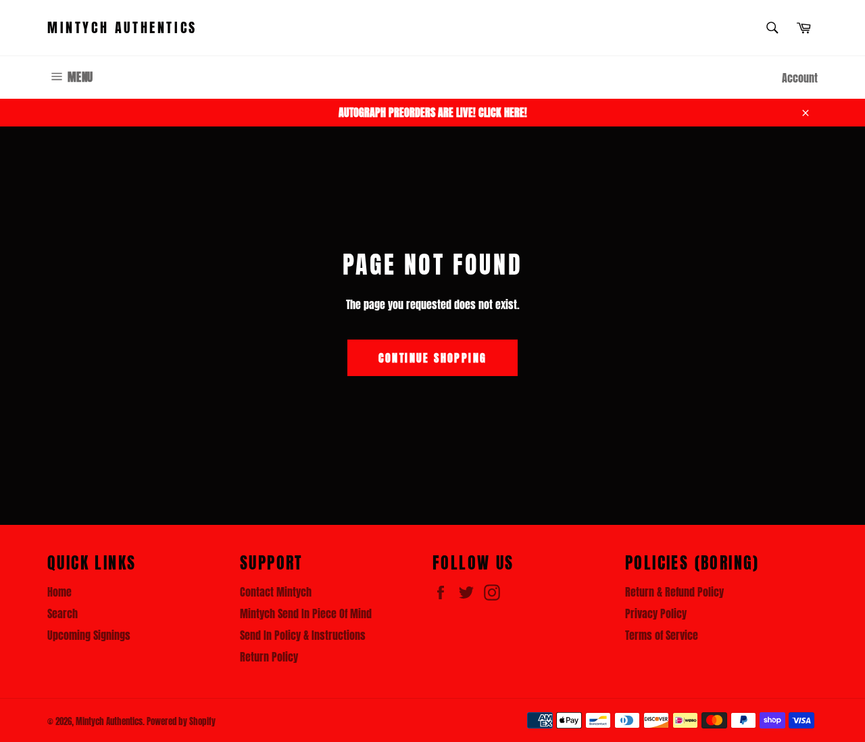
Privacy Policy (656, 613)
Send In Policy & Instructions (303, 635)
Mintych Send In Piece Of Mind (306, 613)
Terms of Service (661, 635)
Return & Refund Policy (674, 592)
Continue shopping (432, 358)
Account (800, 78)
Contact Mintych (276, 592)
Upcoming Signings (88, 635)
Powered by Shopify (181, 721)
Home (59, 592)
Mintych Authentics (122, 27)
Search (62, 613)
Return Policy (269, 657)
